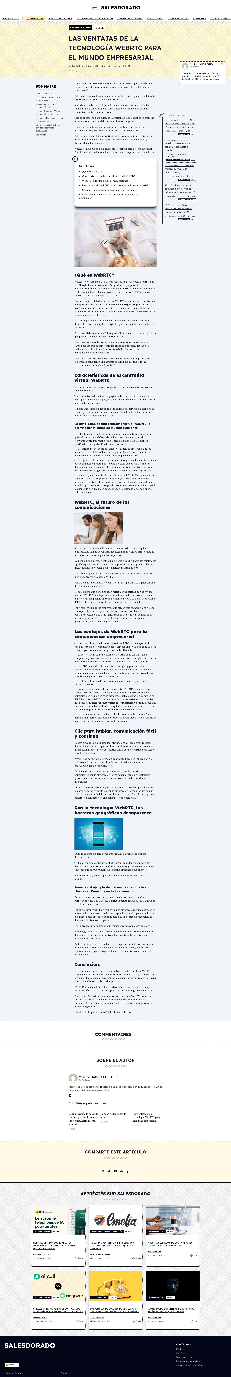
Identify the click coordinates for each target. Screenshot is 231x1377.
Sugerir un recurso (184, 1357)
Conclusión (41, 134)
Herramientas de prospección (95, 18)
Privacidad (65, 1373)
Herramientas (10, 18)
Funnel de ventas (178, 18)
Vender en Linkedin (60, 18)
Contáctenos (182, 1353)
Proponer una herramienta (188, 1361)
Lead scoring (155, 18)
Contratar (199, 18)
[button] (12, 1365)
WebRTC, (79, 148)
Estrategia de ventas (130, 18)
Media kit (180, 1349)
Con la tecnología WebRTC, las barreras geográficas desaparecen (49, 128)
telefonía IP (111, 148)
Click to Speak (124, 758)
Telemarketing (35, 18)
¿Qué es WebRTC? (44, 93)
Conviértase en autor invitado (190, 1365)
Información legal (14, 1373)
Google (83, 285)
